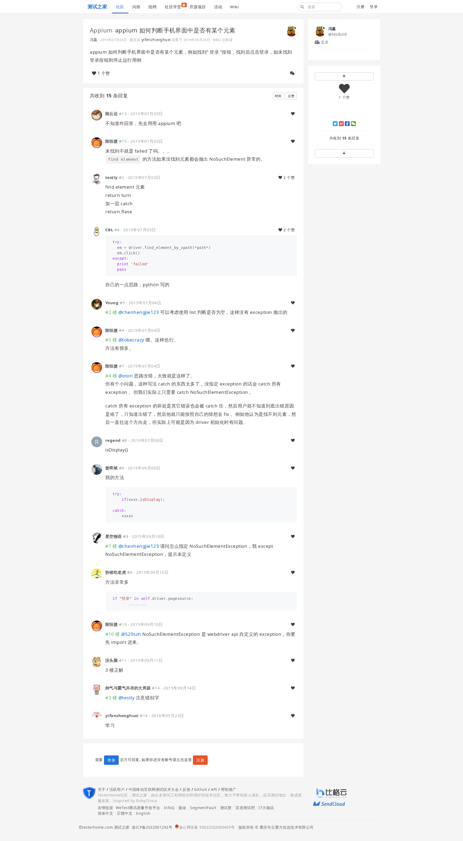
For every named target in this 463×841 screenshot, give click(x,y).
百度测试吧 (245, 807)
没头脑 (111, 660)
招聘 (152, 6)
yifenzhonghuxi (156, 39)
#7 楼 (111, 546)
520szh (131, 634)
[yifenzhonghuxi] (96, 716)
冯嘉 (94, 39)
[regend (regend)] (96, 441)
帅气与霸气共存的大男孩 (128, 688)
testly (111, 177)
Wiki (234, 6)
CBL (109, 229)
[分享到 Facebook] (347, 123)
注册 (360, 6)
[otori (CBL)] (96, 230)
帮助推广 (229, 789)
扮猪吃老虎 (115, 572)
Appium (101, 30)
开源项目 (197, 6)
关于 (102, 789)
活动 (218, 6)
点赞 (291, 96)
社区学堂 (175, 6)
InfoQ (169, 807)
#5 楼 (111, 340)
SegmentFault (203, 807)
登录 (374, 6)
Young (111, 302)
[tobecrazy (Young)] (96, 303)
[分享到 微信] (353, 123)
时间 (278, 96)
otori (125, 376)
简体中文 (105, 813)
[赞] (293, 114)
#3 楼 (111, 698)
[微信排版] (292, 73)
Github (200, 789)
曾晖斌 (111, 468)
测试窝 (226, 807)
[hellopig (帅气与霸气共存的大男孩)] (96, 689)
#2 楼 (111, 312)
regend (113, 440)
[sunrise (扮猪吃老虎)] (96, 573)
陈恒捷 (111, 141)
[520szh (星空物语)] (96, 537)
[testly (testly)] (96, 178)
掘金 (182, 807)
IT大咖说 (266, 807)
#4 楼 (111, 376)
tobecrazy (131, 340)
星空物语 (113, 536)
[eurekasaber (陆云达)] (96, 114)
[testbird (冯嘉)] (291, 30)
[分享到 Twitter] (335, 123)
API (214, 789)
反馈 (186, 789)
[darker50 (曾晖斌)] (96, 469)
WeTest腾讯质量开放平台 (138, 807)
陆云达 (111, 113)
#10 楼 (112, 634)
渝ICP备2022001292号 (150, 827)
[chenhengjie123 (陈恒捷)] (96, 142)
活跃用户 (117, 789)
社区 (120, 6)
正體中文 (124, 813)
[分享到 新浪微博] (341, 123)
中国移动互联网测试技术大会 (154, 789)
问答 (136, 6)
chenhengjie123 (138, 312)
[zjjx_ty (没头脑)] (96, 661)
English (143, 813)
